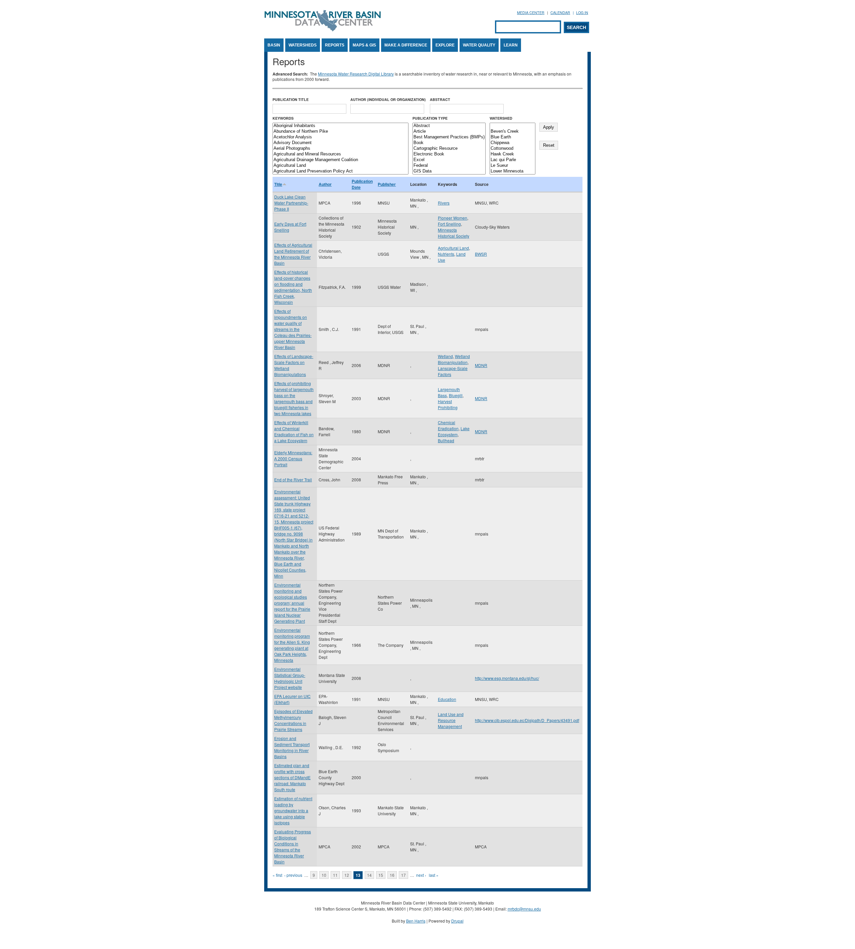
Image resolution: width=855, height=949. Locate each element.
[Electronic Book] (449, 154)
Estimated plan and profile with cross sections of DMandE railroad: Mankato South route (292, 777)
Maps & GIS (364, 45)
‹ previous (293, 875)
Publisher (387, 184)
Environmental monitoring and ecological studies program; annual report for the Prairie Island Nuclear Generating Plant (292, 603)
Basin (274, 45)
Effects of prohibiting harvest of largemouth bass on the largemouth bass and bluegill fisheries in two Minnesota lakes (294, 398)
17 (403, 875)
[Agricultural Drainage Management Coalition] (340, 160)
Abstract (440, 99)
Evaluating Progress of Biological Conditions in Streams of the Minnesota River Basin (292, 846)
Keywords (283, 118)
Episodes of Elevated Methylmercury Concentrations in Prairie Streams (293, 720)
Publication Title (291, 99)
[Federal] (449, 165)
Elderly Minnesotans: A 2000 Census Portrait (293, 458)
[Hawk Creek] (512, 154)
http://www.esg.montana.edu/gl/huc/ (507, 678)
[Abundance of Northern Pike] (340, 131)
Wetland (445, 356)
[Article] (449, 131)
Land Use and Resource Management (451, 720)
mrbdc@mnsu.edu (524, 909)
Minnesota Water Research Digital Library (356, 74)
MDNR (481, 365)
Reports (334, 45)
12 (346, 875)
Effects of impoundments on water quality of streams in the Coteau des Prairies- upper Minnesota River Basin (293, 329)
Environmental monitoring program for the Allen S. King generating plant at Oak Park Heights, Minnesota (292, 645)
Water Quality (479, 45)
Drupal (457, 921)
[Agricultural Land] (340, 165)
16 (392, 875)
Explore (445, 45)
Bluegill (456, 395)
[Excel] (449, 160)
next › (421, 875)
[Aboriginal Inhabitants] (340, 126)
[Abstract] (449, 126)
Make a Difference (405, 45)
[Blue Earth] (512, 137)
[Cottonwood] (512, 148)
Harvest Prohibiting (448, 404)
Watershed (501, 118)
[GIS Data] (449, 171)
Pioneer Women (452, 218)
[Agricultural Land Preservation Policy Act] (340, 171)
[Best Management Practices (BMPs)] (449, 137)
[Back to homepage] (322, 29)
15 (380, 875)
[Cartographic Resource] (449, 148)
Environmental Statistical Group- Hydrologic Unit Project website (289, 678)
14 (369, 875)
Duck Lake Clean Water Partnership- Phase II (291, 203)
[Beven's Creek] (512, 131)
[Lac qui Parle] (512, 160)
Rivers (444, 203)
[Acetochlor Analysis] (340, 137)
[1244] (512, 126)
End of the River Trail (293, 479)
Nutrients (446, 254)
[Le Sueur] (512, 165)
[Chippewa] (512, 143)
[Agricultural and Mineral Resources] (340, 154)
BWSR (481, 254)
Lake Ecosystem (454, 431)
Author (325, 184)
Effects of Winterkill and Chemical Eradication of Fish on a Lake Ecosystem (294, 431)
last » (434, 875)
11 (335, 875)
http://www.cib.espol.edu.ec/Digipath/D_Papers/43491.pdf (527, 720)
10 (324, 875)
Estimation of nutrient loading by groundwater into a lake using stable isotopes (293, 810)
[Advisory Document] (340, 143)
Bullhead (446, 440)
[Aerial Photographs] (340, 148)
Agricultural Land (453, 248)
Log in (582, 12)
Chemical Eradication (448, 425)
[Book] (449, 143)
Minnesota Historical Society (453, 233)
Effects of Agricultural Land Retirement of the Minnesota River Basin (293, 254)
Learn (511, 45)
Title (278, 184)
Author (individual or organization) (388, 99)
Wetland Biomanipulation (454, 359)
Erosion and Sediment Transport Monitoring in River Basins (292, 747)
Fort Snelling (449, 224)
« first (277, 875)
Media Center (530, 12)
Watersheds (303, 45)
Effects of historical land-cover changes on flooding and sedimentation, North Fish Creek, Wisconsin (293, 287)
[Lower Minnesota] (512, 171)
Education (447, 699)
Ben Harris (415, 921)
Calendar (560, 12)
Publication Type (430, 118)
